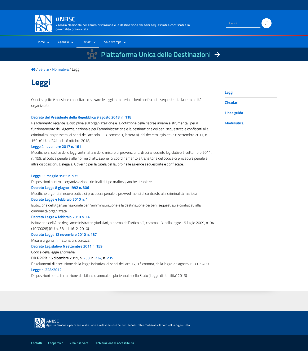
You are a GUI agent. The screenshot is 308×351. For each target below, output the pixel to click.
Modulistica (234, 123)
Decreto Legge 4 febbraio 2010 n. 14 (60, 217)
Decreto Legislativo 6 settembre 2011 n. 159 (66, 246)
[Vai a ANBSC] (33, 69)
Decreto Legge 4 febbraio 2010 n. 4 (59, 199)
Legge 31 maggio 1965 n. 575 (54, 176)
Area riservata (79, 343)
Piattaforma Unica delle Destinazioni (156, 54)
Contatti (36, 343)
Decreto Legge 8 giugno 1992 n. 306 (60, 187)
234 (98, 258)
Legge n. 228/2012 (46, 269)
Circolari (231, 102)
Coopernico (55, 343)
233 (86, 258)
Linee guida (234, 113)
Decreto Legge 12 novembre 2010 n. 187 (64, 234)
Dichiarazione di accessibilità (114, 343)
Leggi (229, 92)
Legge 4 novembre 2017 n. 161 (56, 146)
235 (110, 258)
